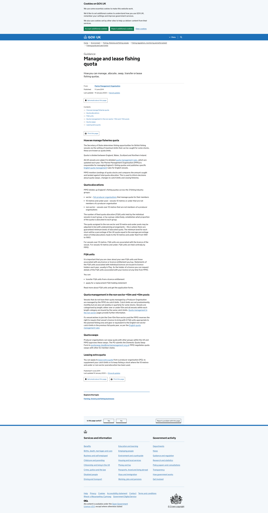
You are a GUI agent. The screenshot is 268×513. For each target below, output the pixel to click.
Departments (158, 446)
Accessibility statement (117, 493)
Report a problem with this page (168, 421)
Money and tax (124, 465)
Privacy (93, 493)
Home (86, 43)
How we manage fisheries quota (97, 110)
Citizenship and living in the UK (97, 465)
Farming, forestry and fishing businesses (99, 399)
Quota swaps (91, 122)
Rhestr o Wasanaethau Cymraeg (97, 496)
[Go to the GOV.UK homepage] (92, 37)
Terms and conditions (147, 493)
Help (86, 493)
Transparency (159, 470)
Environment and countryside (130, 455)
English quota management (95, 168)
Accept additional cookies (96, 29)
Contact (132, 493)
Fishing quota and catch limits (97, 46)
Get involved (158, 479)
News (155, 451)
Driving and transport (93, 479)
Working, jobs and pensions (130, 479)
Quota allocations (92, 113)
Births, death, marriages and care (98, 451)
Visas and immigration (127, 474)
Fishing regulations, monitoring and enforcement (149, 43)
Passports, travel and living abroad (133, 470)
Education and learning (128, 446)
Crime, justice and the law (95, 470)
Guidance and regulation (163, 455)
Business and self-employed (96, 455)
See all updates (114, 93)
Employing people (126, 451)
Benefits (87, 446)
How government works (163, 474)
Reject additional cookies (122, 29)
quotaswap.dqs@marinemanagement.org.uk (110, 345)
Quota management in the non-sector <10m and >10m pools (107, 119)
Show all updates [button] (114, 373)
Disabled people (91, 474)
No (123, 421)
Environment (95, 43)
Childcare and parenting (94, 460)
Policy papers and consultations (166, 465)
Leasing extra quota (93, 125)
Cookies (101, 493)
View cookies (141, 29)
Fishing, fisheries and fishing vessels (116, 43)
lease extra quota (105, 360)
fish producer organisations (105, 197)
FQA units (90, 116)
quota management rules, (127, 160)
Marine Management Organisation (107, 86)
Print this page (93, 133)
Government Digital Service (124, 496)
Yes (111, 421)
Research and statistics (163, 460)
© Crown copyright (176, 506)
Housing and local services (129, 460)
